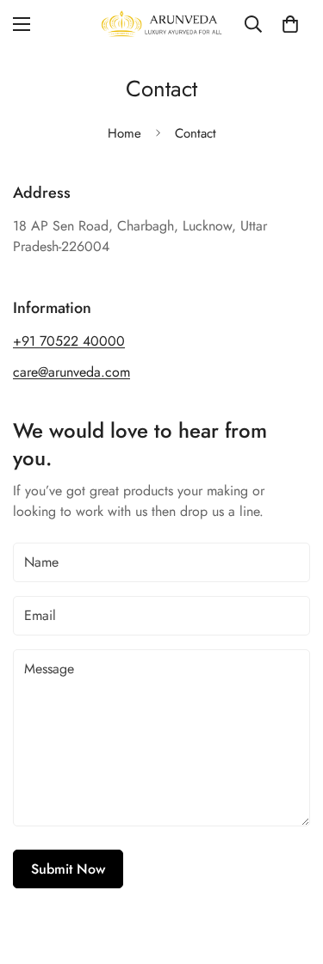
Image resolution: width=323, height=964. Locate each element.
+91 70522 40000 (69, 341)
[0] (290, 24)
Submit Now (68, 869)
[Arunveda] (161, 24)
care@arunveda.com (71, 372)
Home (124, 133)
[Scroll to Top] (292, 873)
